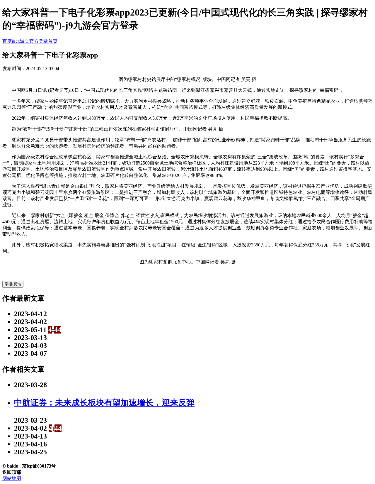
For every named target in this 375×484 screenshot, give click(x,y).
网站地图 (11, 478)
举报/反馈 (13, 284)
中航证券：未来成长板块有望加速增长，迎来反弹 (104, 402)
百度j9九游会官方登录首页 (29, 41)
